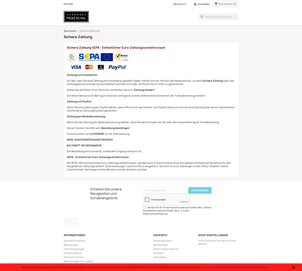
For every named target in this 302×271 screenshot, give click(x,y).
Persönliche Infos (162, 240)
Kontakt (68, 4)
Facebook (67, 222)
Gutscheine (159, 257)
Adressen (158, 253)
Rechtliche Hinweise (74, 240)
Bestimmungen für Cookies (78, 261)
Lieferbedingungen (74, 248)
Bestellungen (160, 244)
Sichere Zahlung (72, 253)
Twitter (74, 222)
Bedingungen (71, 244)
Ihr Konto (160, 235)
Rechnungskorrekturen (166, 248)
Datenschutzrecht (74, 257)
